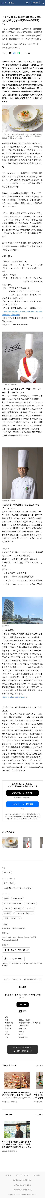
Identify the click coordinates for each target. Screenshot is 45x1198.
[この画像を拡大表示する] (10, 842)
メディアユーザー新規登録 (22, 804)
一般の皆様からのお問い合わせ (22, 1190)
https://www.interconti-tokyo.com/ (14, 697)
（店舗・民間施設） (18, 928)
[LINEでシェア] (18, 53)
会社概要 (8, 1175)
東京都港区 (6, 928)
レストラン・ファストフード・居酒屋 (17, 888)
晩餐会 (6, 898)
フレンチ (7, 908)
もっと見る (39, 1065)
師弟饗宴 (17, 908)
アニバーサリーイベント (12, 903)
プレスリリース (16, 979)
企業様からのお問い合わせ (22, 1185)
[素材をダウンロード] (25, 53)
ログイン (28, 3)
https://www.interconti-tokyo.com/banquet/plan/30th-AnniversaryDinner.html (19, 938)
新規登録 (35, 3)
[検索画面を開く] (42, 2)
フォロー (22, 1004)
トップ (5, 979)
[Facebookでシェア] (14, 53)
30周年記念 (8, 913)
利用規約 (37, 1175)
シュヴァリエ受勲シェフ (25, 913)
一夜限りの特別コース (12, 918)
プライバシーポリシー (22, 1175)
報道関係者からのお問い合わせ (22, 1180)
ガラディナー (17, 898)
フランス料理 (30, 903)
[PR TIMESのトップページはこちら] (9, 3)
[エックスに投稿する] (10, 53)
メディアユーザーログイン (22, 793)
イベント (7, 872)
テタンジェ (29, 908)
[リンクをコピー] (29, 53)
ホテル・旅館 (8, 883)
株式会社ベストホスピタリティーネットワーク (22, 995)
